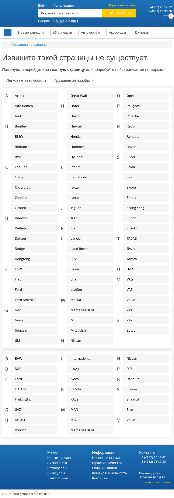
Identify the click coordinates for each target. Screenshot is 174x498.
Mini (74, 320)
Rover (131, 147)
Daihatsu (22, 228)
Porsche (133, 116)
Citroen (20, 208)
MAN (74, 409)
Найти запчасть (119, 13)
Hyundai (77, 157)
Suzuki (132, 228)
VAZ (130, 289)
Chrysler (21, 197)
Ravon (131, 126)
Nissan (76, 340)
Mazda (76, 300)
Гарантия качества (107, 463)
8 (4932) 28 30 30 (159, 11)
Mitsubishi (79, 330)
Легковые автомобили (26, 80)
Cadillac (21, 167)
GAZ (18, 310)
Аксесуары (56, 473)
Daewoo (21, 218)
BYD (18, 157)
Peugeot (133, 106)
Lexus (75, 269)
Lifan (74, 279)
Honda (76, 136)
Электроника (57, 478)
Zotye (131, 330)
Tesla (131, 248)
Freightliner (24, 399)
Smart (131, 197)
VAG (130, 279)
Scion (131, 167)
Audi (18, 116)
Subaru (132, 218)
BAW (18, 358)
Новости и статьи (106, 457)
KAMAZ (76, 389)
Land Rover (79, 248)
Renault (133, 136)
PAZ (129, 368)
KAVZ (75, 399)
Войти (43, 5)
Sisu (130, 409)
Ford (18, 289)
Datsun (20, 238)
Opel (130, 95)
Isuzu (75, 187)
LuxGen (76, 289)
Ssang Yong (135, 208)
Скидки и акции (104, 468)
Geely (19, 320)
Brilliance (22, 147)
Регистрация (63, 5)
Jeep (74, 218)
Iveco (75, 197)
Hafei (75, 106)
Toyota (132, 259)
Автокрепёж (90, 32)
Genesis (21, 330)
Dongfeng (22, 259)
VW (129, 310)
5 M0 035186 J (67, 21)
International (81, 358)
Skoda (131, 187)
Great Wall (79, 95)
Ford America (25, 300)
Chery (19, 177)
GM (17, 340)
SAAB (131, 157)
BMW (19, 136)
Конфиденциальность (109, 473)
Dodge (20, 248)
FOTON (20, 389)
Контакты (142, 32)
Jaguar (76, 208)
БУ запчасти (62, 32)
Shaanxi (133, 399)
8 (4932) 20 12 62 (159, 7)
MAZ (74, 420)
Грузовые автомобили (74, 80)
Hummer (77, 147)
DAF (18, 368)
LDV (74, 259)
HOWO (20, 420)
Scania (132, 389)
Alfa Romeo (24, 106)
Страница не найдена (29, 44)
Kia (73, 228)
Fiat (18, 279)
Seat (130, 177)
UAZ (130, 269)
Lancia (76, 238)
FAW (18, 269)
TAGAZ (132, 238)
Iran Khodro (79, 177)
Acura (19, 95)
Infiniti (75, 167)
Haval (75, 116)
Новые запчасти (31, 32)
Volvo (131, 300)
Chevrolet (22, 187)
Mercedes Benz (82, 310)
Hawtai (76, 126)
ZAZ (130, 320)
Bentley (21, 126)
